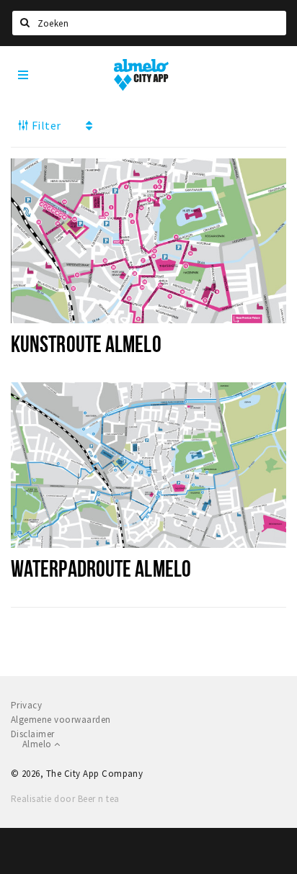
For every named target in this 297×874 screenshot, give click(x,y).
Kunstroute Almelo (86, 343)
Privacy (26, 705)
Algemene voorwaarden (61, 719)
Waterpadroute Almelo (101, 568)
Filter (45, 125)
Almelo (38, 744)
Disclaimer (33, 734)
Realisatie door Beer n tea (65, 799)
